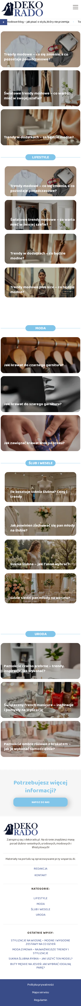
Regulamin (40, 1000)
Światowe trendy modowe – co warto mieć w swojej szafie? (36, 96)
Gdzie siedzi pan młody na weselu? (40, 597)
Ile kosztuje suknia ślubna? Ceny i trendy (38, 494)
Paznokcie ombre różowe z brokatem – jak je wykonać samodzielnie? (37, 746)
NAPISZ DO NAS (41, 802)
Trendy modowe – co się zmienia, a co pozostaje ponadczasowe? (36, 57)
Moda (40, 328)
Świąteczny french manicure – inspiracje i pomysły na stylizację (38, 707)
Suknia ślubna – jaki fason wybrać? (40, 564)
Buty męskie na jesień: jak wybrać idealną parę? (40, 966)
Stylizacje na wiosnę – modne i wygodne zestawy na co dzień (40, 942)
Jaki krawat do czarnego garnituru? (34, 365)
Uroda (41, 634)
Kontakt (40, 876)
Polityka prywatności (40, 984)
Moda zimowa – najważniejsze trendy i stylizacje (40, 951)
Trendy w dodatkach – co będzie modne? (39, 137)
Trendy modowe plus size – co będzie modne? (42, 289)
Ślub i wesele (41, 463)
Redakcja (40, 869)
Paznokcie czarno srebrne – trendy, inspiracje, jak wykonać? (34, 668)
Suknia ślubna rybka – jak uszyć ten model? (41, 958)
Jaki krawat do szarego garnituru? (33, 404)
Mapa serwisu (40, 992)
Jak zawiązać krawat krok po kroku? (34, 443)
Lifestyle (40, 157)
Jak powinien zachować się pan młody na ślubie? (42, 528)
